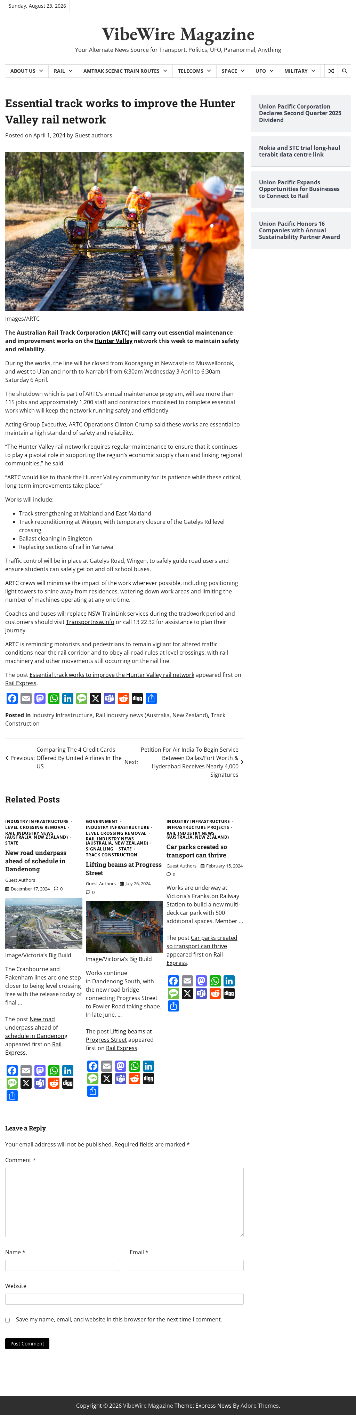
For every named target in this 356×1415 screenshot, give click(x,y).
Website (15, 1286)
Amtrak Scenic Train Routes (121, 70)
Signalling (100, 849)
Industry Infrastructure (62, 715)
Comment (20, 1160)
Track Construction (112, 855)
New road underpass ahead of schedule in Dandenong (35, 860)
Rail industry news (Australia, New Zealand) (152, 715)
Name (15, 1252)
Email (139, 1252)
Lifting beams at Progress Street (124, 868)
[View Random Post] (331, 71)
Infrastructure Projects (198, 827)
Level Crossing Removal (35, 827)
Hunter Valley (113, 341)
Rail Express (21, 683)
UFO (261, 70)
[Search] (344, 71)
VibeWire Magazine (178, 33)
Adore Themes (260, 1405)
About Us (22, 70)
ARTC (120, 332)
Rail (59, 70)
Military (296, 70)
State (12, 843)
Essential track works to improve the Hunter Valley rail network (112, 675)
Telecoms (190, 70)
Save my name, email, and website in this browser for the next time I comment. (119, 1319)
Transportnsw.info (90, 622)
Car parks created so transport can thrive (197, 850)
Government (102, 822)
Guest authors (93, 135)
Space (229, 70)
